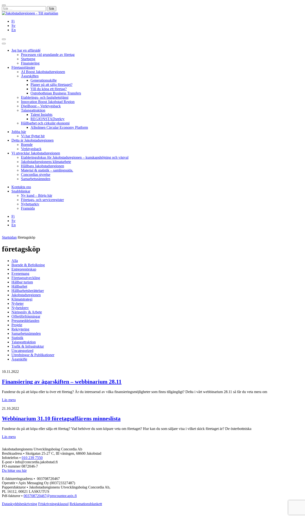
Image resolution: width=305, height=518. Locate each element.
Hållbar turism (22, 282)
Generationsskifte (43, 80)
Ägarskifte (19, 359)
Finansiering (30, 63)
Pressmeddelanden (25, 321)
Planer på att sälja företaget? (51, 85)
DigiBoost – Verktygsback (41, 106)
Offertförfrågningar (25, 316)
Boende (27, 145)
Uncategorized (22, 351)
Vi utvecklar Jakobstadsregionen (35, 153)
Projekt (16, 325)
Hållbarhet (19, 286)
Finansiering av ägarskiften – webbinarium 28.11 (62, 382)
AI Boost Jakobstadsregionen (43, 72)
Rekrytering (20, 329)
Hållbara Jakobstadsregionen (42, 166)
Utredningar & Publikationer (32, 355)
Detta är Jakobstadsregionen (32, 140)
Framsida (28, 208)
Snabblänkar (20, 191)
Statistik (17, 338)
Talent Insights (41, 115)
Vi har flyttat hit (33, 136)
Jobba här (18, 132)
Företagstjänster (23, 67)
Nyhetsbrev (20, 308)
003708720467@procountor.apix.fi (50, 496)
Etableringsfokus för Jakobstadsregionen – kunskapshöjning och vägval (74, 157)
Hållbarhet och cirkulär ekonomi (45, 123)
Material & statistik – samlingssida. (47, 170)
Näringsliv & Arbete (26, 312)
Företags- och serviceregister (42, 200)
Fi (13, 21)
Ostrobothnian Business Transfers (55, 93)
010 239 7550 (32, 458)
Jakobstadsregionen (26, 295)
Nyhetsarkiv (30, 204)
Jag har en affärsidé (26, 50)
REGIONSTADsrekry (47, 119)
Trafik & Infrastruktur (27, 346)
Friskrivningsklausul (53, 504)
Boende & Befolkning (28, 265)
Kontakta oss (21, 187)
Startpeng (28, 59)
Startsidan (9, 237)
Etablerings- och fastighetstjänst (44, 97)
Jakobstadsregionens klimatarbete (46, 162)
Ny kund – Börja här (36, 195)
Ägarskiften (30, 76)
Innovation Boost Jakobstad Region (48, 102)
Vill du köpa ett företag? (48, 89)
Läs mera (9, 400)
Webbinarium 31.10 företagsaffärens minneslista (61, 418)
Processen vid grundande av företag (48, 55)
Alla (14, 261)
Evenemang (20, 273)
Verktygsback (31, 149)
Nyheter (17, 303)
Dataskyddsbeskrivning (19, 504)
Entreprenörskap (23, 269)
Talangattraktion (33, 110)
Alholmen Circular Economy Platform (59, 127)
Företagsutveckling (25, 278)
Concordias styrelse (35, 175)
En (13, 30)
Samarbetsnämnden (35, 179)
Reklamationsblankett (86, 504)
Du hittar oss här (14, 471)
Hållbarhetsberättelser (27, 291)
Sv (13, 26)
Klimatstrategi (21, 299)
